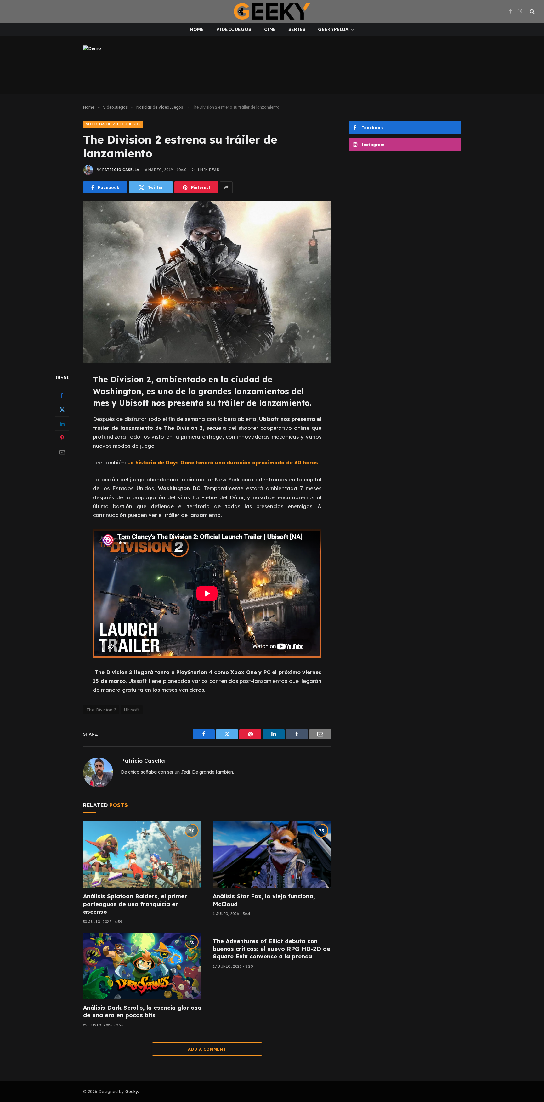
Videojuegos (234, 29)
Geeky (131, 1091)
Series (296, 29)
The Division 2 (101, 709)
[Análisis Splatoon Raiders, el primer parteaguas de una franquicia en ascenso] (142, 854)
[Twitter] (62, 409)
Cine (270, 29)
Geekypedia (333, 29)
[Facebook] (62, 395)
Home (197, 29)
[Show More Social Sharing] (226, 187)
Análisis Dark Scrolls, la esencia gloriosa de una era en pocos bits (142, 1011)
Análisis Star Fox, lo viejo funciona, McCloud (264, 900)
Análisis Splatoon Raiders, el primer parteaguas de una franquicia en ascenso (135, 904)
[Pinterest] (62, 438)
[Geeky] (272, 11)
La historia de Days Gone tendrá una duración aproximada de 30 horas (222, 462)
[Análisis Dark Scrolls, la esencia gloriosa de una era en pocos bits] (142, 966)
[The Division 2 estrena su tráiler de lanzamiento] (207, 282)
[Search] (532, 11)
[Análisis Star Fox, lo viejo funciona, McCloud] (272, 854)
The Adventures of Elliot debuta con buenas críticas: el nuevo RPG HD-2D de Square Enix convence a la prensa (271, 949)
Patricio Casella (120, 170)
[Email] (62, 452)
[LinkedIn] (62, 424)
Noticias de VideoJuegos (113, 124)
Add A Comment (207, 1049)
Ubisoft (131, 709)
